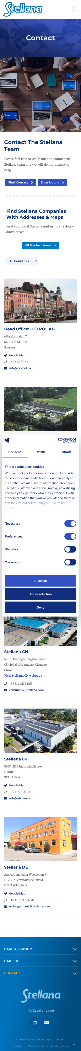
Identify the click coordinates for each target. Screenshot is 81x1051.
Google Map (17, 355)
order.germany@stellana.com (29, 906)
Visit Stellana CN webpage (23, 675)
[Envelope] (46, 1022)
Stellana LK (15, 759)
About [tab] (66, 451)
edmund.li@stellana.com (26, 690)
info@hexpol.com (21, 368)
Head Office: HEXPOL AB (29, 329)
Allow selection (40, 594)
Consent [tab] (14, 451)
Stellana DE (16, 867)
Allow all (40, 580)
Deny (40, 607)
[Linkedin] (34, 1022)
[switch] (70, 536)
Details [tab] (41, 451)
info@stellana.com (22, 798)
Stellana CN (16, 651)
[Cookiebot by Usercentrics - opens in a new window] (58, 440)
